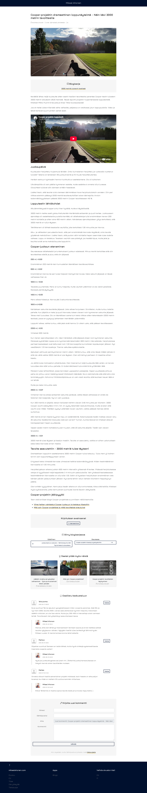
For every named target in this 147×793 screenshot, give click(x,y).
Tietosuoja (13, 787)
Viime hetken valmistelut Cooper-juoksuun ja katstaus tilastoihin (61, 504)
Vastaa (106, 603)
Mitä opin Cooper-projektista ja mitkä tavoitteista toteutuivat (59, 507)
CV (10, 778)
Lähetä (73, 744)
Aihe (42, 721)
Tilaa (11, 781)
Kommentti (42, 726)
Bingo (55, 775)
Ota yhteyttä (14, 784)
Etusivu (12, 775)
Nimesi (42, 710)
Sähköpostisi (42, 716)
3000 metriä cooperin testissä (73, 88)
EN (98, 775)
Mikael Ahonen (73, 3)
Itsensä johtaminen (58, 22)
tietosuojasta (91, 752)
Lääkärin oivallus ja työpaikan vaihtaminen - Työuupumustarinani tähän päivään (44, 581)
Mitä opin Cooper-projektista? (73, 579)
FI (97, 778)
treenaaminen (74, 523)
